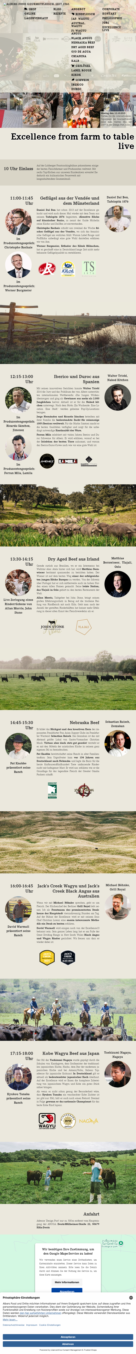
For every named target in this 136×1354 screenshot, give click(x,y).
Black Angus (81, 38)
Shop (32, 9)
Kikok (76, 75)
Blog (57, 9)
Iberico (77, 84)
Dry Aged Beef (82, 47)
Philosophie (112, 18)
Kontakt (109, 13)
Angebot (78, 9)
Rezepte (59, 13)
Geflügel (83, 66)
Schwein (82, 80)
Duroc (76, 89)
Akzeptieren (67, 1291)
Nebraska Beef (83, 42)
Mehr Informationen (67, 1282)
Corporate (111, 9)
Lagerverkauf (36, 18)
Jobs (105, 22)
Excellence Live (111, 29)
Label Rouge (81, 70)
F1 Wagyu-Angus (79, 32)
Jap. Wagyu (80, 19)
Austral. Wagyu (78, 25)
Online (30, 13)
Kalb (75, 61)
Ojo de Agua (81, 51)
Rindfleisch (85, 14)
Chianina (78, 56)
